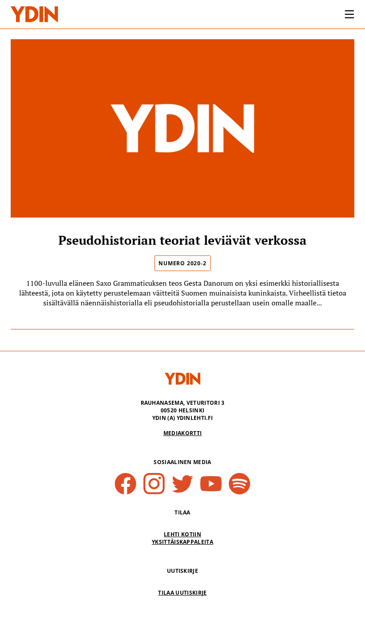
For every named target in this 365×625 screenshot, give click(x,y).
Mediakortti (182, 433)
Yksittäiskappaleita (182, 542)
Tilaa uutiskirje (182, 592)
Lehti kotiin (182, 534)
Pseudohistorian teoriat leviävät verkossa (182, 240)
